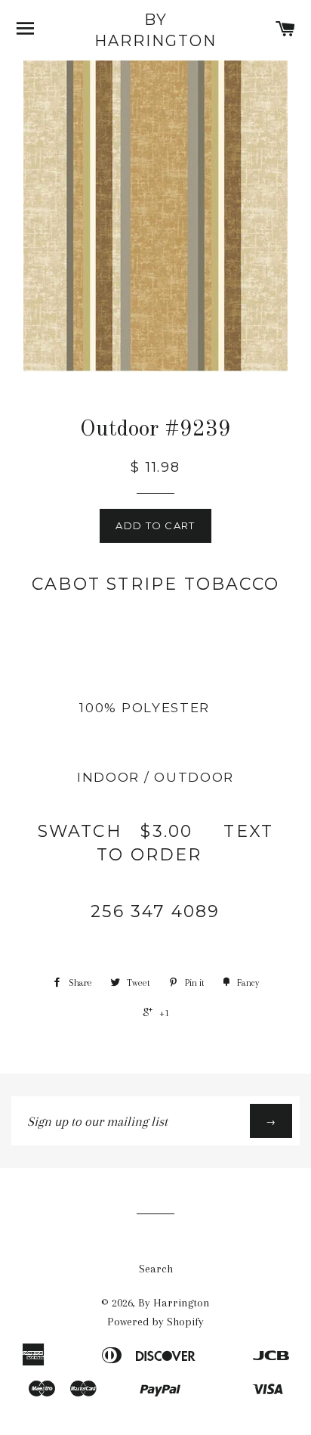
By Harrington (155, 30)
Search (156, 1268)
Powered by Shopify (155, 1321)
